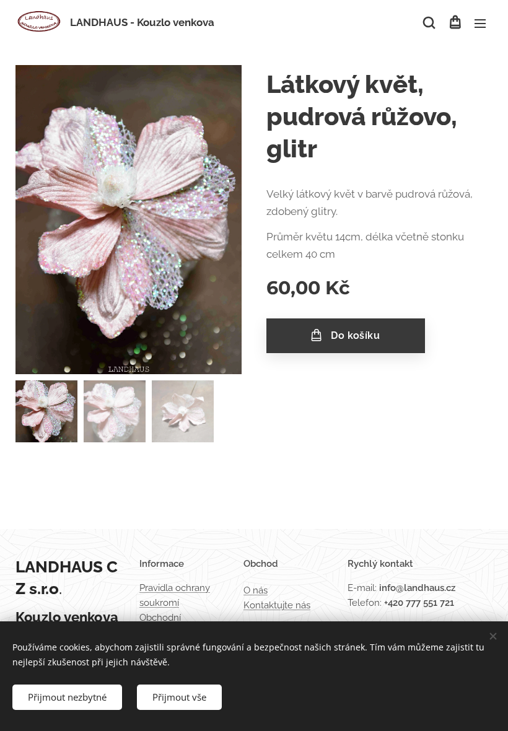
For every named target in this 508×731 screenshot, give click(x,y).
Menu (480, 23)
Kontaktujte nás (276, 605)
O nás (255, 590)
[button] (429, 22)
